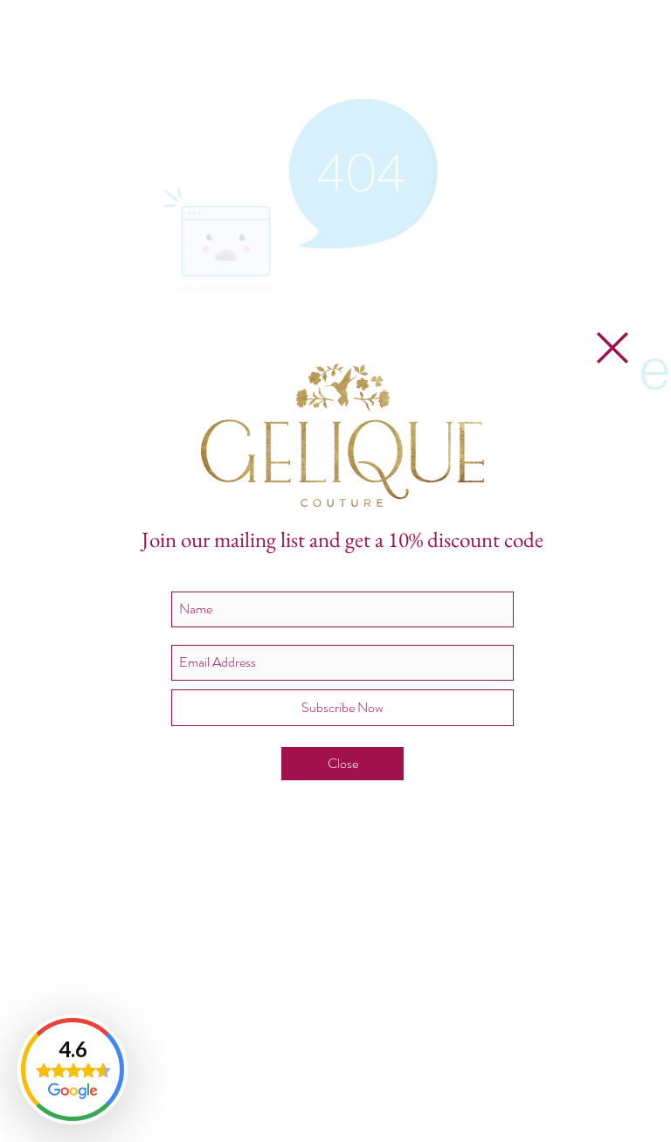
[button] (612, 347)
